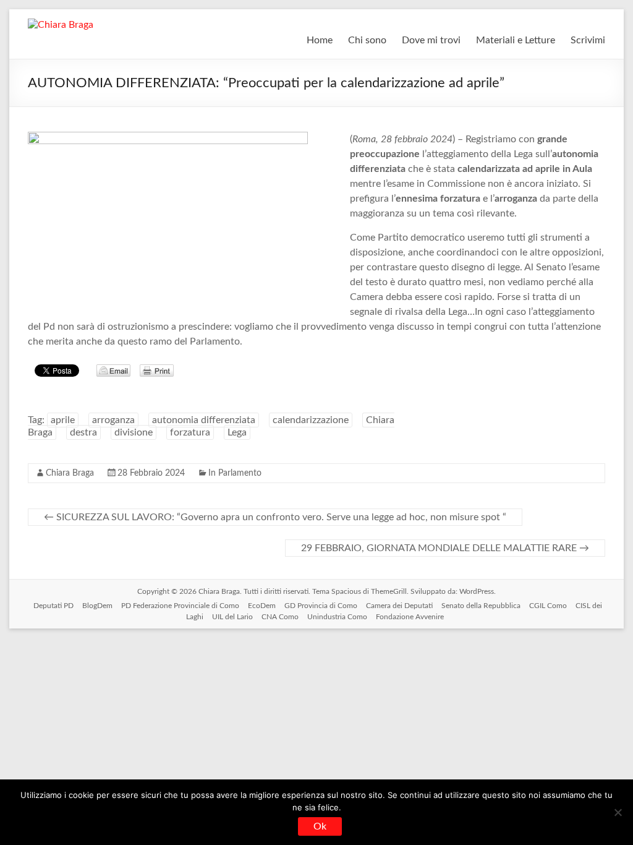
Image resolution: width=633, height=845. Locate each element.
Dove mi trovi (431, 40)
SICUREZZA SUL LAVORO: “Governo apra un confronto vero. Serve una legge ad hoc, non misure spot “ (275, 517)
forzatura (190, 432)
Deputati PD (53, 605)
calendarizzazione (311, 420)
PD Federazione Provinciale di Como (180, 605)
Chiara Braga (70, 473)
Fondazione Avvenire (410, 616)
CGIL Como (548, 605)
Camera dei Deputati (399, 605)
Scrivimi (588, 40)
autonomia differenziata (203, 420)
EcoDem (262, 605)
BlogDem (97, 605)
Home (320, 40)
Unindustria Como (337, 616)
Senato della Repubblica (480, 605)
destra (83, 432)
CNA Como (280, 616)
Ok (319, 826)
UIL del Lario (232, 616)
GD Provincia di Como (320, 605)
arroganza (113, 420)
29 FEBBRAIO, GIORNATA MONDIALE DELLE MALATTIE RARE (445, 548)
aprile (63, 420)
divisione (133, 432)
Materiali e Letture (515, 40)
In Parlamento (234, 473)
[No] (617, 812)
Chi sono (367, 40)
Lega (237, 432)
